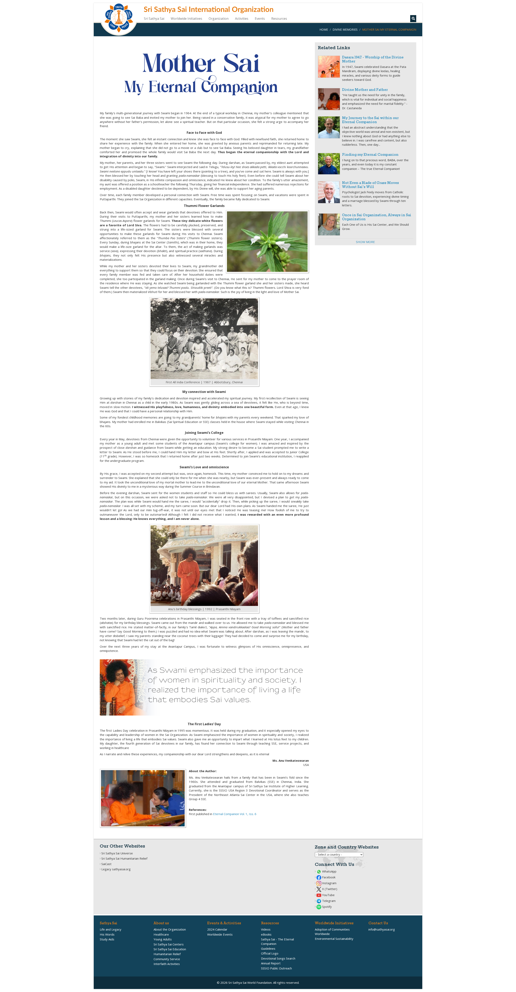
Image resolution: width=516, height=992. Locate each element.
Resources (279, 18)
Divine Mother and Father (365, 90)
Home (323, 29)
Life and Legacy (110, 929)
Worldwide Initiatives (186, 18)
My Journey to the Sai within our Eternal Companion (370, 120)
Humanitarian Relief (167, 954)
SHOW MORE (365, 242)
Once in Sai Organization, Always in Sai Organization (376, 217)
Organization (219, 18)
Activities (241, 18)
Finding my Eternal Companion (370, 155)
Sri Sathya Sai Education (170, 949)
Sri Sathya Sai (154, 18)
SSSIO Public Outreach (276, 968)
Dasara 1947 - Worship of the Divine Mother (373, 59)
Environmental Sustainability (334, 939)
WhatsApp (328, 871)
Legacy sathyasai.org (116, 869)
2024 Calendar (217, 929)
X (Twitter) (329, 889)
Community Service (167, 959)
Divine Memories (345, 29)
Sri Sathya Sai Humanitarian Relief (124, 858)
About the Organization (170, 929)
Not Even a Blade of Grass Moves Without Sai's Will (370, 185)
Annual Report (271, 963)
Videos (265, 929)
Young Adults (163, 939)
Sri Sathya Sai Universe (117, 853)
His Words (107, 934)
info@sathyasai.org (381, 929)
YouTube (328, 895)
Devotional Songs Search (278, 958)
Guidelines (268, 948)
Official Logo (269, 953)
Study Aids (107, 939)
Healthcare (161, 934)
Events (260, 18)
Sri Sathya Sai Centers (169, 944)
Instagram (328, 883)
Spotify (326, 907)
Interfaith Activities (167, 964)
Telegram (328, 901)
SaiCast (106, 864)
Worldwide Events (220, 934)
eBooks (266, 934)
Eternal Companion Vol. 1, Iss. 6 (234, 814)
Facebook (328, 877)
